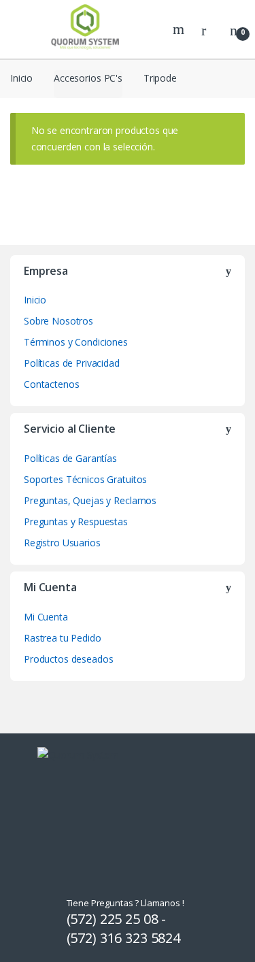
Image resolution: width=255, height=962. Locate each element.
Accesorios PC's (88, 77)
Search (180, 29)
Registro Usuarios (62, 542)
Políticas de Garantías (70, 458)
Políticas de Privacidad (72, 362)
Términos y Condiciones (76, 341)
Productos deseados (68, 658)
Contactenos (51, 384)
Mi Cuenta (46, 616)
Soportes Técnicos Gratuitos (85, 479)
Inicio (21, 77)
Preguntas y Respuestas (76, 521)
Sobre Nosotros (58, 320)
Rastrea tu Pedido (62, 637)
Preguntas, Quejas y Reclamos (90, 500)
